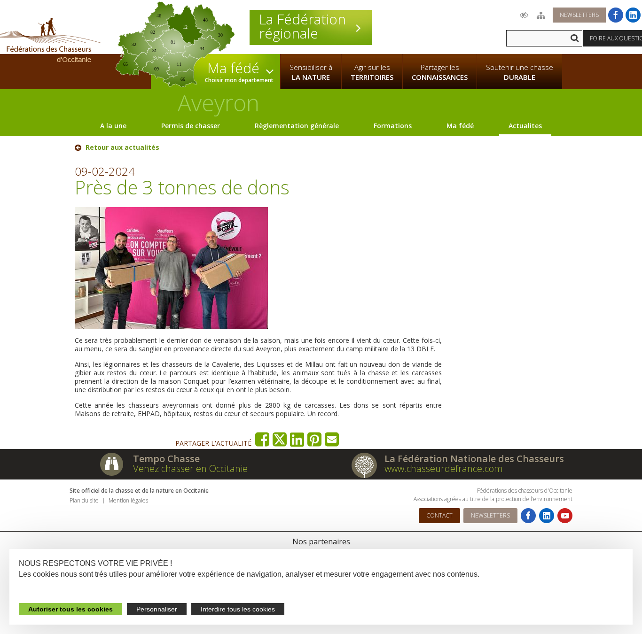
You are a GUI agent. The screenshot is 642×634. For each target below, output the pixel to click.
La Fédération (302, 26)
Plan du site (84, 500)
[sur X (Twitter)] (280, 439)
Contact (439, 515)
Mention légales (128, 500)
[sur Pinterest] (314, 439)
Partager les (440, 72)
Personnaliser (156, 609)
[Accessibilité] (524, 15)
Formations (393, 125)
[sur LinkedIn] (297, 439)
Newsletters (579, 15)
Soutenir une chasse (519, 72)
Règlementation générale (297, 125)
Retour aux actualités (122, 147)
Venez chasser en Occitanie (190, 468)
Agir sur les (372, 72)
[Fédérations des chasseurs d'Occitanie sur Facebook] (615, 15)
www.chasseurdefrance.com (443, 468)
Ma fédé (460, 125)
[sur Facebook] (262, 439)
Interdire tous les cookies (238, 609)
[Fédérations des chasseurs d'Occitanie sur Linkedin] (633, 15)
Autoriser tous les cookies (70, 609)
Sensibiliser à (311, 72)
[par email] (332, 439)
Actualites (525, 125)
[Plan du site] (540, 15)
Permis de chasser (190, 125)
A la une (113, 125)
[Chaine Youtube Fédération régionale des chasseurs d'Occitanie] (564, 515)
